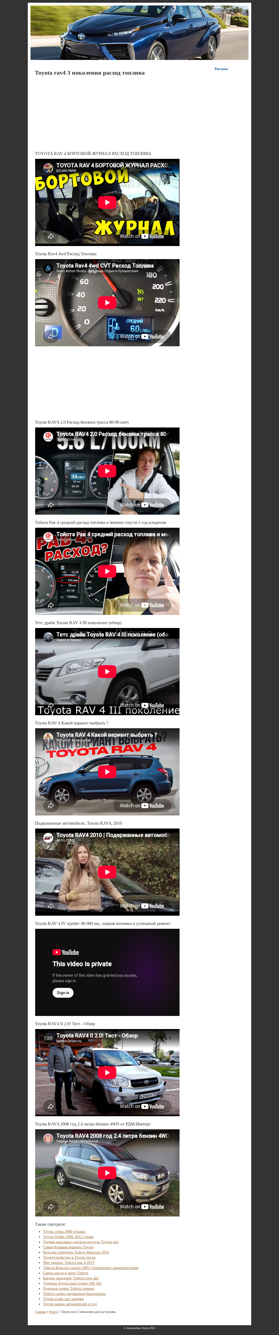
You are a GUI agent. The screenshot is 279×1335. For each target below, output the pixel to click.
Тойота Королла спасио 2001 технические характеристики (90, 1268)
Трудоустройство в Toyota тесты (69, 1257)
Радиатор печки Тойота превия (68, 1289)
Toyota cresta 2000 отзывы (64, 1232)
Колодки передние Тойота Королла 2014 (76, 1252)
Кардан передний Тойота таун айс (71, 1278)
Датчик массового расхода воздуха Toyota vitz (81, 1242)
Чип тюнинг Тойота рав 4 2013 (68, 1263)
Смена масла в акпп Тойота (65, 1273)
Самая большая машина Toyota (68, 1247)
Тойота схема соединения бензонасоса (74, 1294)
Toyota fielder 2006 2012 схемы (68, 1237)
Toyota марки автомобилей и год (70, 1304)
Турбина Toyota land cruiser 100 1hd (72, 1283)
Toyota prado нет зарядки (63, 1299)
